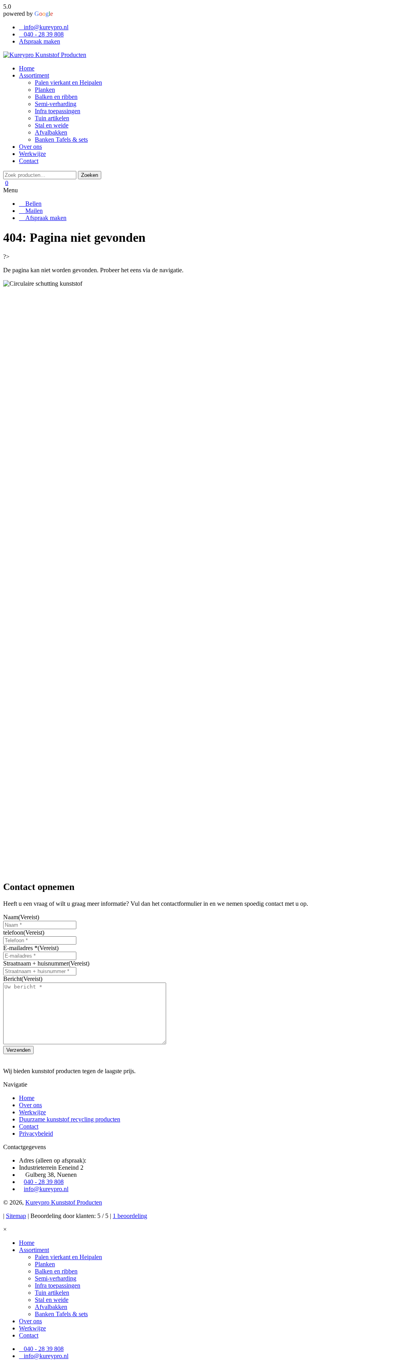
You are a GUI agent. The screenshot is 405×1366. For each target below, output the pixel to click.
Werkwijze (32, 1112)
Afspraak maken (39, 41)
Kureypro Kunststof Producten (63, 1202)
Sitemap (16, 1215)
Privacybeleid (36, 1133)
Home (26, 1098)
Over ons (30, 1105)
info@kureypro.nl (46, 27)
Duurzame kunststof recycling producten (69, 1119)
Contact (28, 1126)
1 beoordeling (130, 1215)
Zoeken (89, 175)
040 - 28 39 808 (44, 34)
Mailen (33, 210)
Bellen (33, 203)
